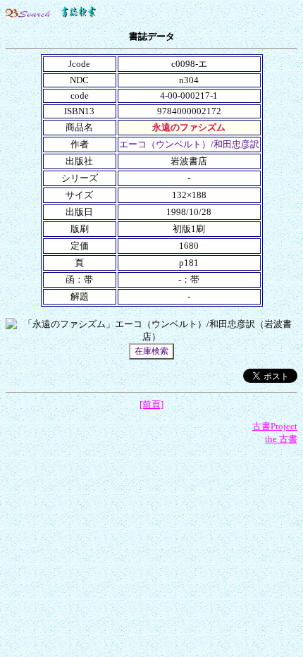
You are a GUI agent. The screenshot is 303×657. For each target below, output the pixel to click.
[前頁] (151, 404)
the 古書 (281, 439)
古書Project (274, 426)
